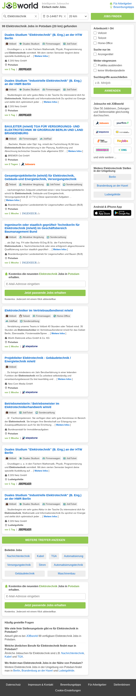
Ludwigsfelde (66, 670)
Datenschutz (13, 684)
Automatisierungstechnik (68, 564)
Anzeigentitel (105, 54)
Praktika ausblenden (110, 65)
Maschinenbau (66, 573)
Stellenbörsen (122, 684)
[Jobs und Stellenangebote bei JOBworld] (20, 5)
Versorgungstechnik (19, 564)
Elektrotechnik (16, 26)
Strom (42, 564)
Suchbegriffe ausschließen (110, 77)
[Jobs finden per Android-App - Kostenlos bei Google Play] (122, 213)
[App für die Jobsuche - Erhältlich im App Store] (102, 213)
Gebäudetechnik (24, 573)
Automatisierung (73, 556)
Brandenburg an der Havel (37, 670)
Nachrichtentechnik (18, 556)
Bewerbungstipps (123, 7)
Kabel (40, 556)
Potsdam (45, 26)
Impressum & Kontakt (40, 684)
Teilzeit (102, 38)
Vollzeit (102, 33)
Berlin (16, 670)
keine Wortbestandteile (111, 70)
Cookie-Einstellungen (68, 690)
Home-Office (105, 43)
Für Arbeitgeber (122, 3)
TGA (54, 556)
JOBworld (32, 636)
